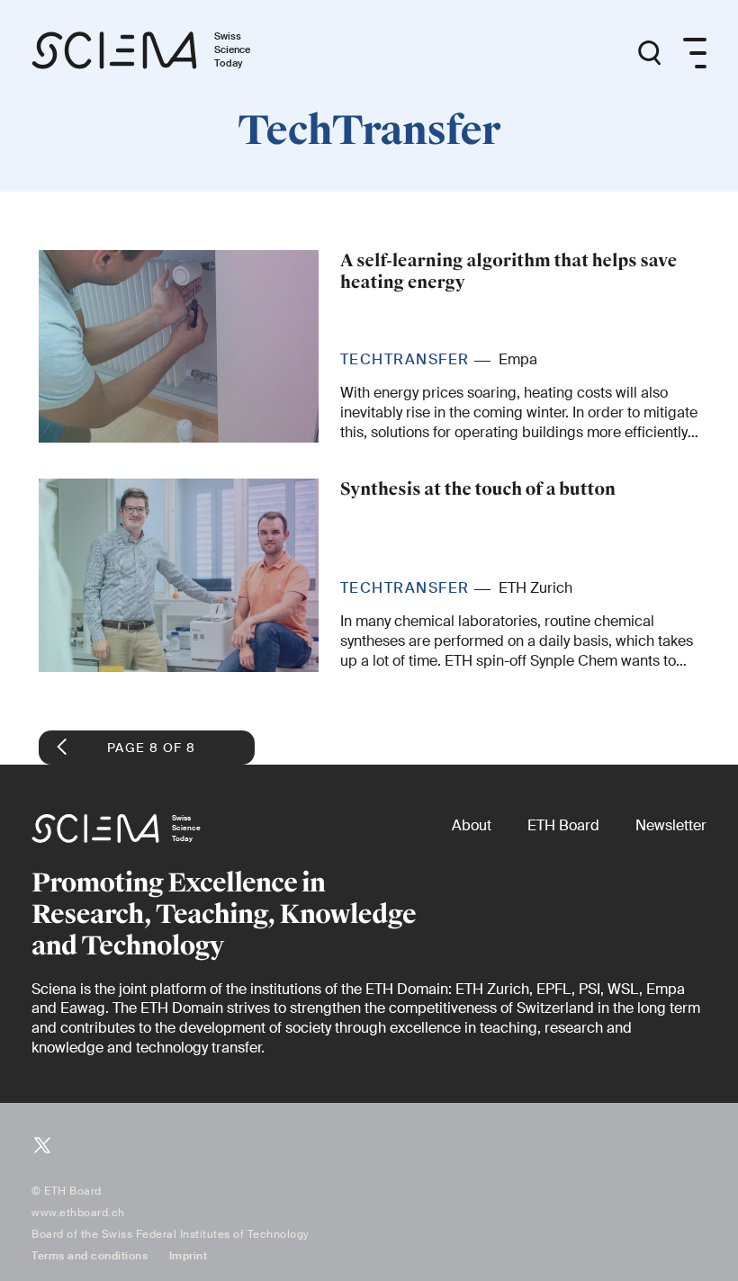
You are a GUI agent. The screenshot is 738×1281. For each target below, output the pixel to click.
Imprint (188, 1256)
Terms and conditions (90, 1256)
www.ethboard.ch (78, 1212)
